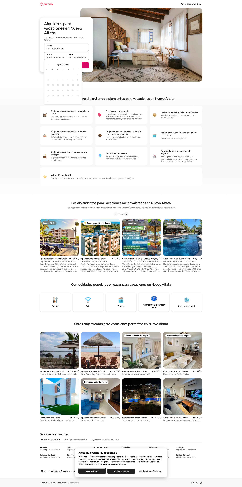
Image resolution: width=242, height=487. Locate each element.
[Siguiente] (126, 214)
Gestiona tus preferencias (150, 471)
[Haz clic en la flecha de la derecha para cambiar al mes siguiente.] (77, 64)
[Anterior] (116, 214)
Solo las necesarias (121, 471)
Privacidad (62, 483)
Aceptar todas (92, 471)
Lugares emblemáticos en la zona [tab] (105, 439)
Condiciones (74, 483)
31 (48, 101)
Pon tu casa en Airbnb (191, 4)
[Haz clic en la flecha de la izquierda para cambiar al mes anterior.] (48, 64)
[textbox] (55, 57)
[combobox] (66, 48)
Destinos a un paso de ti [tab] (50, 439)
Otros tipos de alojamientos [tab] (75, 439)
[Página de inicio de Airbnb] (46, 4)
